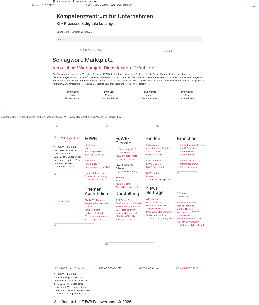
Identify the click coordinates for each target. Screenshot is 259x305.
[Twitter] (57, 209)
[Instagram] (57, 216)
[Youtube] (64, 209)
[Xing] (72, 209)
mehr (71, 166)
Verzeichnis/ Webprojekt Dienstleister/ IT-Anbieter (104, 67)
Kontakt (252, 6)
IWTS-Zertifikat (62, 201)
